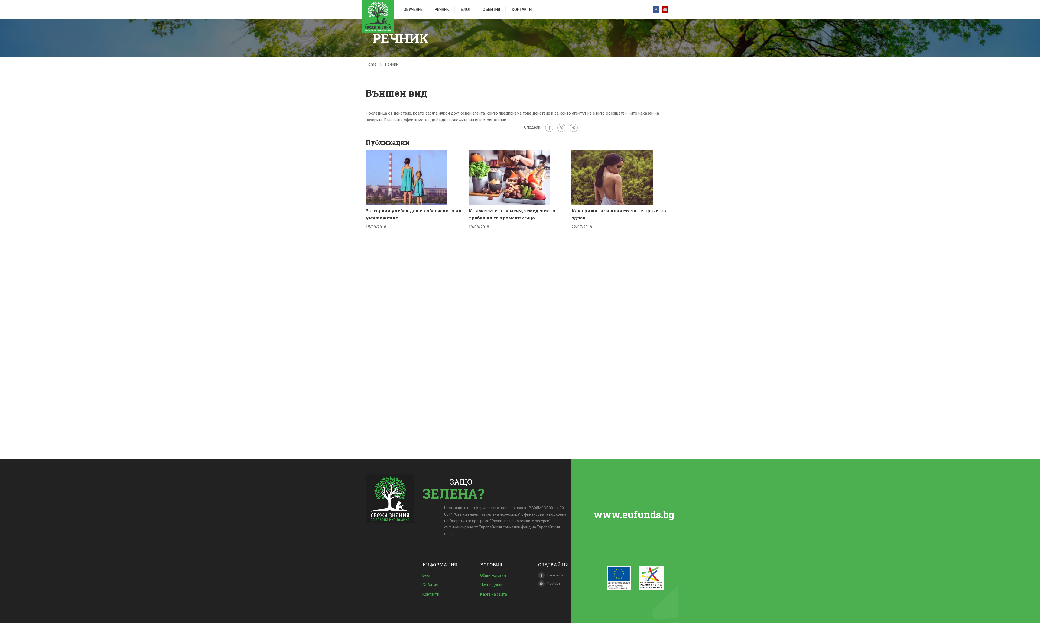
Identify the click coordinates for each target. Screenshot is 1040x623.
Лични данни (491, 585)
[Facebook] (549, 128)
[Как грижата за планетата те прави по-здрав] (612, 177)
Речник (442, 9)
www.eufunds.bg (634, 514)
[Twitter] (561, 128)
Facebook (656, 9)
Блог (466, 9)
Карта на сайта (493, 594)
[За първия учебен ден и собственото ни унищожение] (406, 177)
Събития (491, 9)
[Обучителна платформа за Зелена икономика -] (378, 16)
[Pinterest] (574, 128)
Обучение (413, 9)
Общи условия (493, 575)
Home (371, 64)
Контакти (522, 9)
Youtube (665, 9)
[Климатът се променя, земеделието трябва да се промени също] (509, 177)
